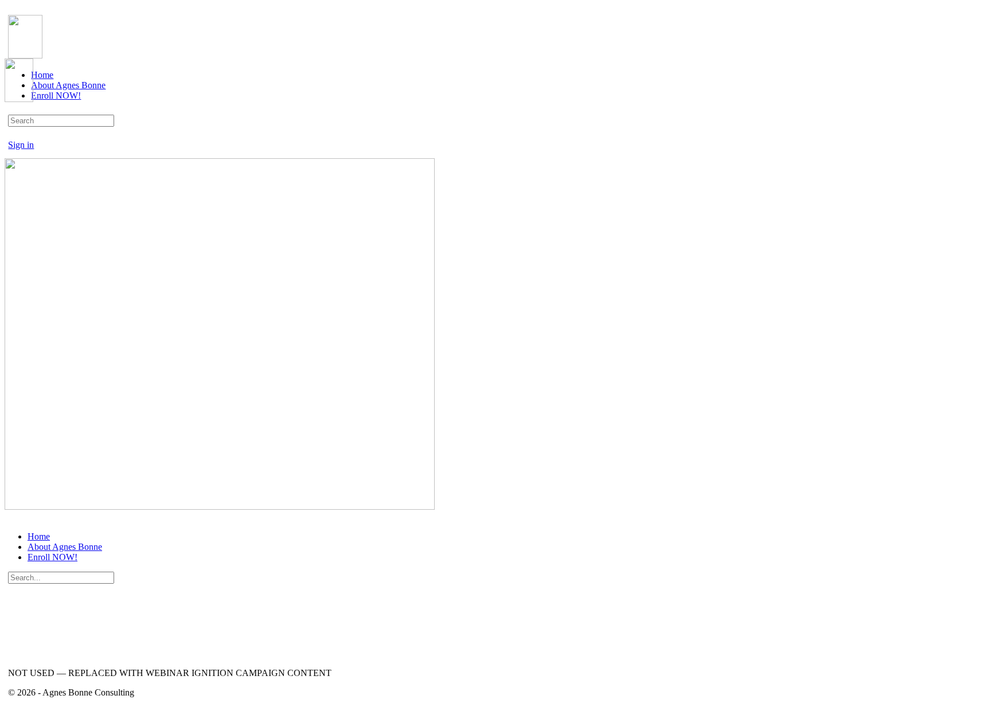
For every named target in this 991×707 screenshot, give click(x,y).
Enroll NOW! (52, 557)
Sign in (21, 145)
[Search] (14, 134)
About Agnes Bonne (65, 547)
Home (39, 536)
